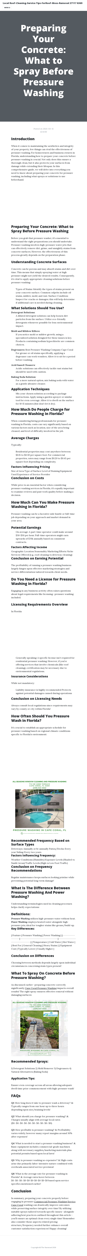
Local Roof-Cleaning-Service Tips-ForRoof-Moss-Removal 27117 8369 (42, 3)
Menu (6, 8)
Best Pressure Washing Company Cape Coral (49, 349)
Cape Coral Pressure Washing (41, 988)
